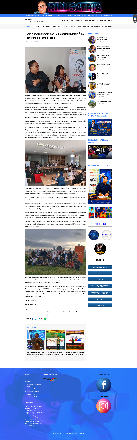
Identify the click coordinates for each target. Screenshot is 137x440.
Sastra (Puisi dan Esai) (83, 26)
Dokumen (103, 21)
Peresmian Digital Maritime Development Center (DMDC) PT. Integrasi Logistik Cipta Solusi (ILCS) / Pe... (104, 93)
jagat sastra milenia (36, 311)
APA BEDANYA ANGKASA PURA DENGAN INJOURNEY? (104, 57)
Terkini (42, 26)
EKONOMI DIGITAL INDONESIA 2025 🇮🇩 (103, 38)
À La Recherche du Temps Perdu (74, 311)
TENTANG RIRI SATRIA (103, 65)
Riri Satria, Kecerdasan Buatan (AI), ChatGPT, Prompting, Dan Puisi (103, 84)
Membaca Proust (30, 314)
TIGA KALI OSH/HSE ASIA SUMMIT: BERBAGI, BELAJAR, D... (55, 353)
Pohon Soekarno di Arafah (104, 101)
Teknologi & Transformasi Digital (54, 26)
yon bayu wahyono (61, 314)
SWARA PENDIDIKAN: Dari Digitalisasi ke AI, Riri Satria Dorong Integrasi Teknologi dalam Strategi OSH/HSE (104, 15)
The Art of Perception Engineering (103, 75)
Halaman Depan (67, 21)
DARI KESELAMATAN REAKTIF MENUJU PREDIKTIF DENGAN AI (62, 15)
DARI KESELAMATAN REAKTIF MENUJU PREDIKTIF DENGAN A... (75, 353)
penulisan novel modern (41, 314)
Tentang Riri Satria (81, 21)
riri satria (27, 311)
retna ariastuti (46, 311)
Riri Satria (28, 19)
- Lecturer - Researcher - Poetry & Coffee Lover (68, 433)
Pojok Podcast (94, 21)
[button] (44, 378)
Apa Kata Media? (95, 26)
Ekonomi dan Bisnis (70, 26)
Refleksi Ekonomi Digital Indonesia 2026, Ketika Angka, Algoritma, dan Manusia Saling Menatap (104, 47)
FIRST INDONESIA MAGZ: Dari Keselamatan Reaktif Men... (36, 353)
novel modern (52, 314)
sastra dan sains (61, 311)
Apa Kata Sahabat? (107, 26)
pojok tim (53, 311)
